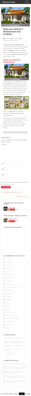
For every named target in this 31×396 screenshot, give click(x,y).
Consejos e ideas (10, 284)
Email (2, 169)
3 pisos (7, 271)
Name (2, 163)
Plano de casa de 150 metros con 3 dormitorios (13, 349)
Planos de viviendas (11, 321)
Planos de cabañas (10, 312)
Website (3, 174)
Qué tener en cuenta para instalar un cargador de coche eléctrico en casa (13, 341)
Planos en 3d (9, 324)
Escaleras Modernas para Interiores (13, 346)
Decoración (9, 290)
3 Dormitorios (9, 268)
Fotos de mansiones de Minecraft (17, 364)
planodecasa (15, 38)
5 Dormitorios (9, 278)
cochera (13, 132)
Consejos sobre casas (11, 287)
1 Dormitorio (9, 259)
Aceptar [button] (22, 393)
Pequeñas (8, 309)
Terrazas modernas (9, 353)
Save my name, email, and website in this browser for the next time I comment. (15, 183)
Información (9, 299)
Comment (4, 144)
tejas (25, 132)
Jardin (7, 303)
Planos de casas (8, 2)
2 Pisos (7, 265)
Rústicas (8, 328)
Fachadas (8, 296)
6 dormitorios (9, 281)
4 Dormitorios (9, 274)
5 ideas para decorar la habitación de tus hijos (15, 338)
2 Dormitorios (9, 262)
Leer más (27, 393)
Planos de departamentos (12, 318)
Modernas (8, 306)
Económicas (9, 293)
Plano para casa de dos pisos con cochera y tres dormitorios (15, 381)
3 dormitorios (7, 132)
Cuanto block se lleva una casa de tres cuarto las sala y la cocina (15, 367)
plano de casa (20, 132)
